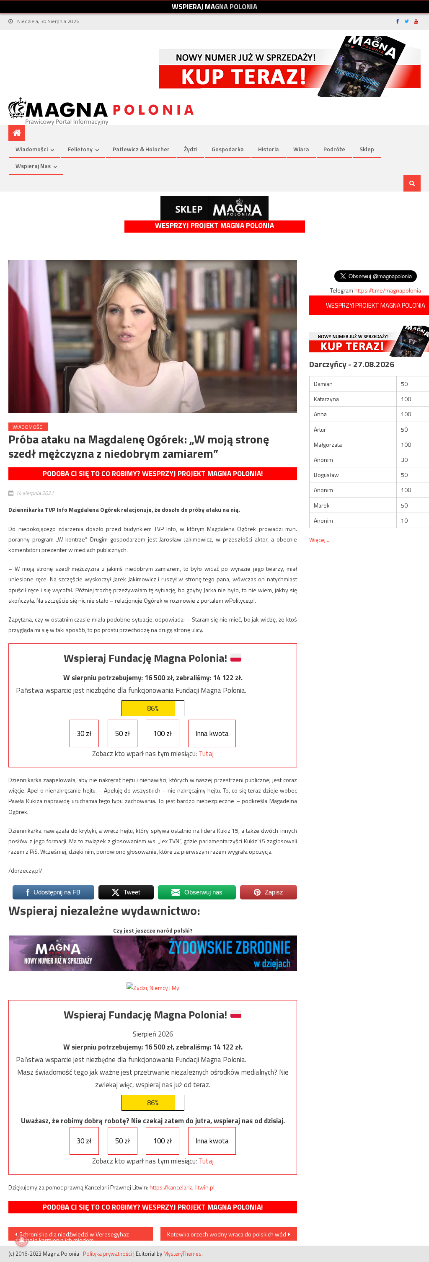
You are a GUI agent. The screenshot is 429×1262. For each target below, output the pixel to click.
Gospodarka (228, 149)
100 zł (162, 733)
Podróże (334, 149)
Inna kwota (212, 733)
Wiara (301, 149)
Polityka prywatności (107, 1253)
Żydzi (190, 149)
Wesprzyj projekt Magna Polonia (214, 225)
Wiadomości (32, 149)
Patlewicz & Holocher (141, 149)
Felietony (80, 149)
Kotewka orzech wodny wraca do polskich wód (226, 1234)
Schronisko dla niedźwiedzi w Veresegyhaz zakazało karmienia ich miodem (72, 1235)
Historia (268, 149)
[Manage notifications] (21, 1240)
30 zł (84, 733)
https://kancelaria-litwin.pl (182, 1187)
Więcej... (319, 539)
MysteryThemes (182, 1253)
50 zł (122, 733)
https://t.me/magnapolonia (387, 290)
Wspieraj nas (33, 165)
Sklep (366, 149)
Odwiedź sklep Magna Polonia (214, 208)
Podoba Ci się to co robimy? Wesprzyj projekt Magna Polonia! (153, 473)
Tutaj (206, 753)
